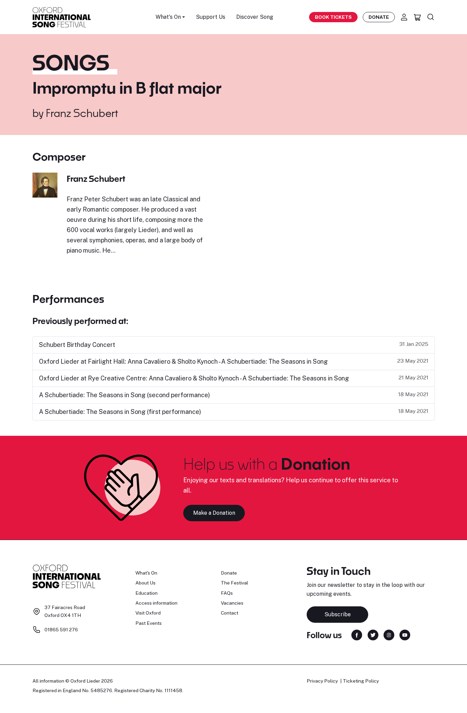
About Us (145, 583)
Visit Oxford (148, 613)
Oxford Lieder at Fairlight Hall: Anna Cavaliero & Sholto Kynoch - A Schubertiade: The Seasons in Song (183, 361)
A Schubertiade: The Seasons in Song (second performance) (124, 395)
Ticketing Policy (361, 681)
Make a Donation (214, 513)
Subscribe (337, 614)
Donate (379, 17)
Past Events (148, 623)
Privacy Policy (322, 681)
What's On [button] (168, 17)
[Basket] (417, 17)
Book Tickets (333, 17)
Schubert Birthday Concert (77, 344)
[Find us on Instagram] (389, 634)
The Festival (234, 583)
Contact (229, 613)
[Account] (404, 17)
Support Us (210, 17)
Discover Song (254, 17)
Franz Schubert (82, 113)
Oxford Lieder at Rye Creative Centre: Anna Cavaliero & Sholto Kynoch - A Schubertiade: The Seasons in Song (194, 378)
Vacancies (232, 603)
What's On (146, 573)
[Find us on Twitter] (373, 634)
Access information (156, 603)
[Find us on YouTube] (404, 634)
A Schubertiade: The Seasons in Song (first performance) (120, 411)
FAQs (227, 593)
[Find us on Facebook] (356, 634)
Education (146, 593)
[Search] (431, 17)
